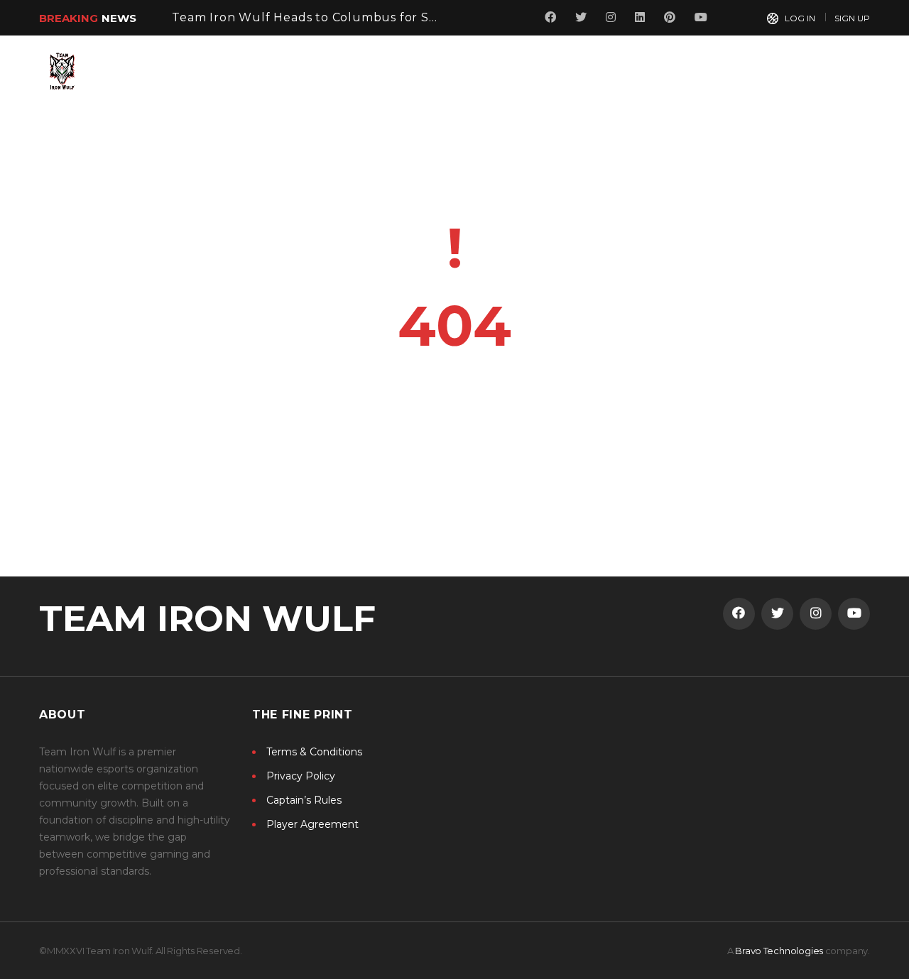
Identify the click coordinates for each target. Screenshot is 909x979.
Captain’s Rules (304, 800)
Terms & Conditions (314, 751)
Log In (800, 18)
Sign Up (852, 18)
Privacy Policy (300, 776)
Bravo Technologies (779, 950)
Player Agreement (312, 824)
